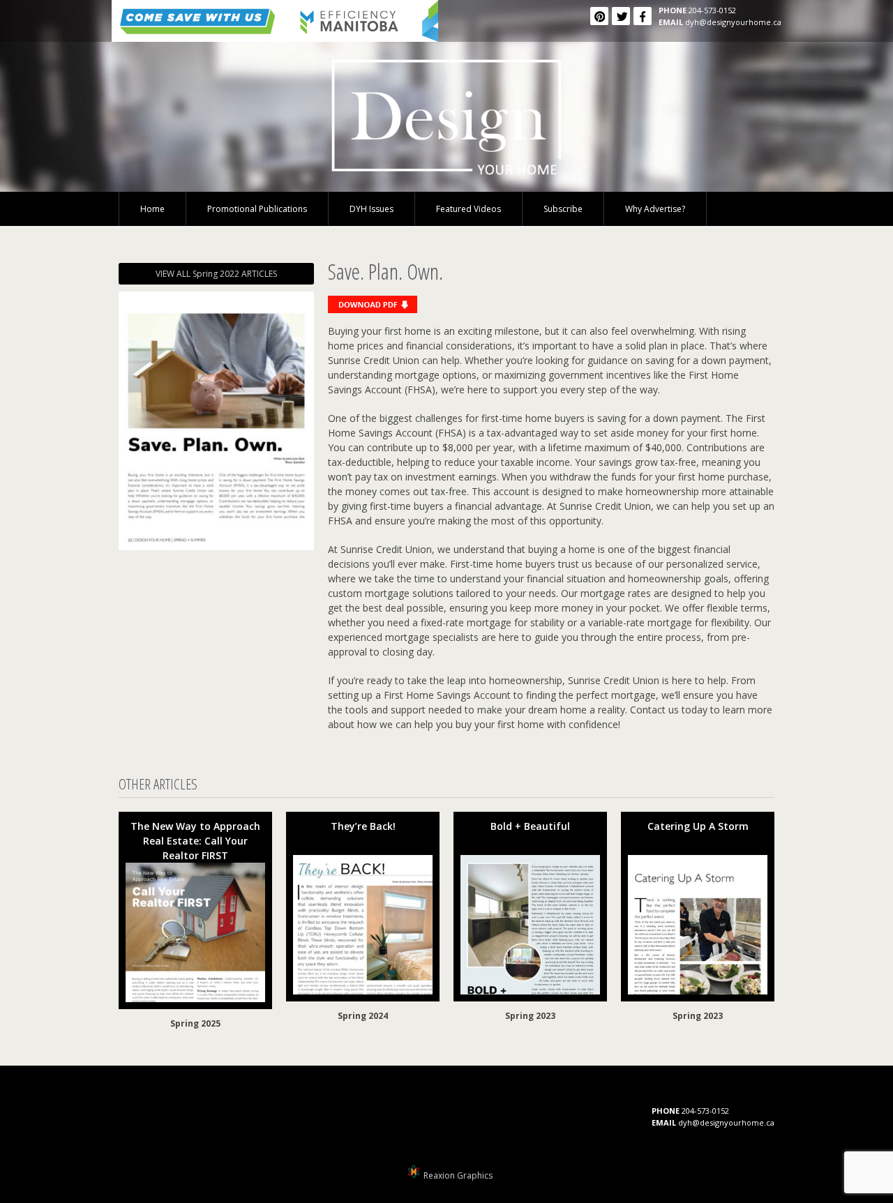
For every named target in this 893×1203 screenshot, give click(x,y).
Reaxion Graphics (458, 1175)
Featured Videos (468, 209)
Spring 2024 (363, 1016)
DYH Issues (371, 209)
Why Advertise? (655, 209)
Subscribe (563, 209)
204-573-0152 (712, 10)
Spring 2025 (195, 1023)
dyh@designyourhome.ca (733, 22)
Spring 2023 (530, 1016)
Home (152, 209)
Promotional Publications (257, 209)
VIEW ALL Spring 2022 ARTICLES (216, 274)
